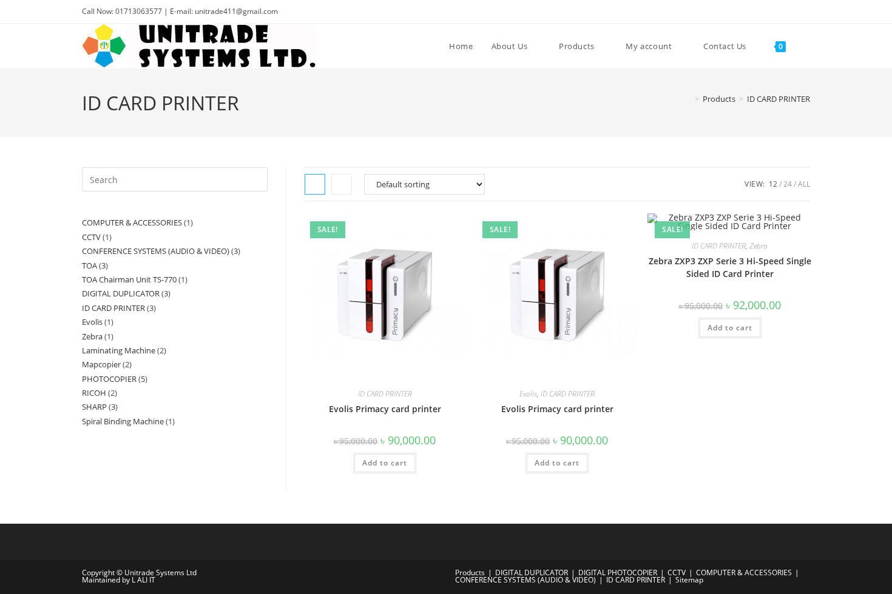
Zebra (758, 246)
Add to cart (384, 463)
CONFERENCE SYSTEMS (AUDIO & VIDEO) (525, 580)
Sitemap (689, 580)
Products (470, 572)
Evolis (528, 394)
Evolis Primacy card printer (385, 409)
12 (773, 184)
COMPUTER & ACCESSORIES (744, 572)
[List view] (341, 184)
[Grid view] (315, 184)
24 (787, 184)
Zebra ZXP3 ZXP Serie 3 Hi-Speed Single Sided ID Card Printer (730, 267)
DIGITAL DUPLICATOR (531, 572)
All (804, 184)
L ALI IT (143, 580)
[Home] (688, 98)
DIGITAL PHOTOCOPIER (617, 572)
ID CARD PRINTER (778, 98)
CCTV (676, 572)
